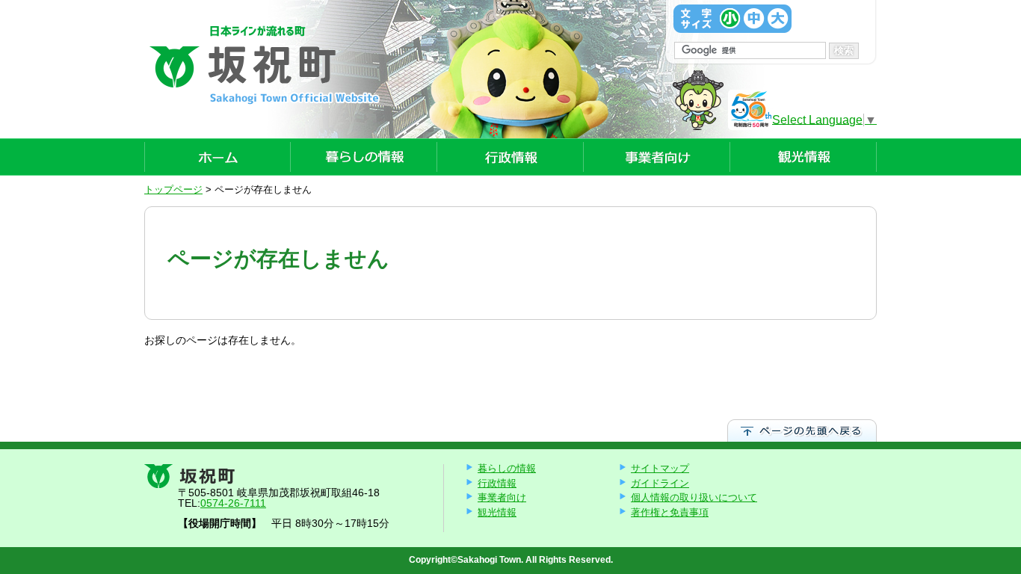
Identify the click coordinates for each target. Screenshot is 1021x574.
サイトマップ (660, 468)
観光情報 (497, 512)
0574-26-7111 (233, 503)
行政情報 (497, 483)
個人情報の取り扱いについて (694, 497)
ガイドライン (660, 483)
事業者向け (502, 497)
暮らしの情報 (507, 468)
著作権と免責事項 (670, 512)
